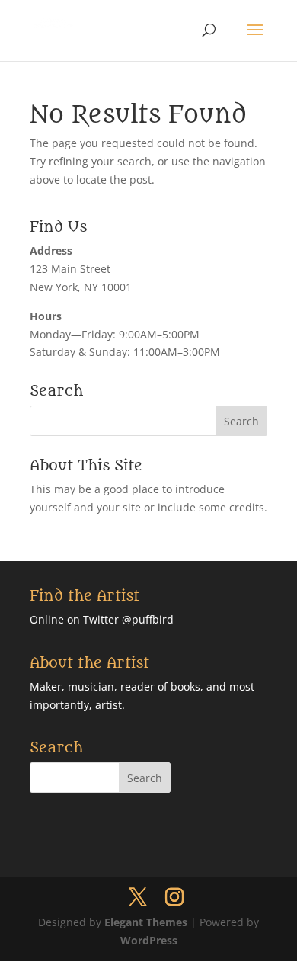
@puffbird (148, 619)
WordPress (148, 940)
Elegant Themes (145, 922)
